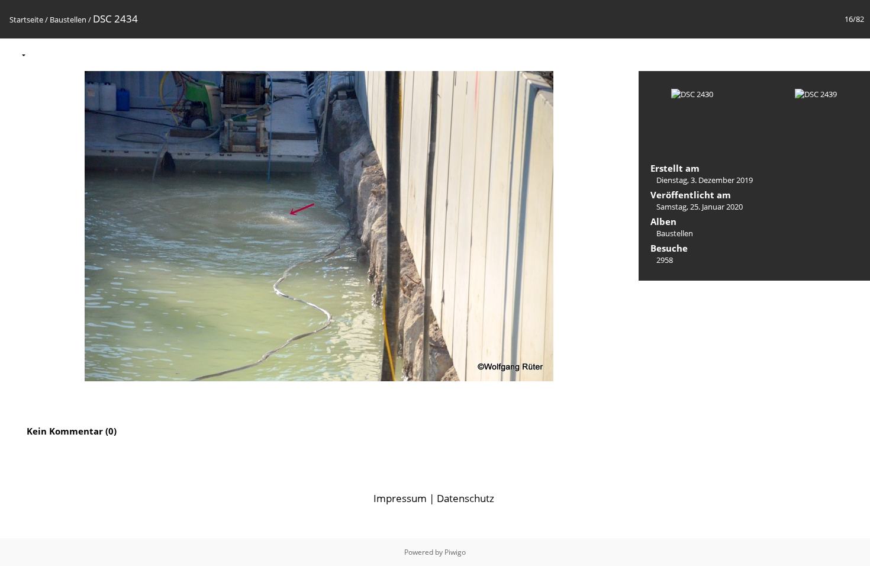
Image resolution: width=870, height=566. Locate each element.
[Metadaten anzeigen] (66, 54)
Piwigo (455, 552)
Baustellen (68, 19)
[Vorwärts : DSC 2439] (854, 54)
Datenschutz (465, 498)
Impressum (400, 498)
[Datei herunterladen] (91, 54)
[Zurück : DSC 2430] (829, 54)
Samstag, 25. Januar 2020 (699, 206)
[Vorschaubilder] (804, 54)
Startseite (26, 19)
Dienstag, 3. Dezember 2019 (704, 180)
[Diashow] (42, 54)
